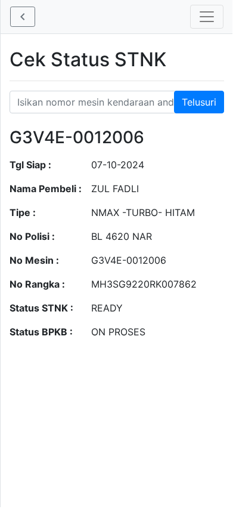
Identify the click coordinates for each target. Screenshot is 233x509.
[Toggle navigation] (206, 17)
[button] (22, 17)
